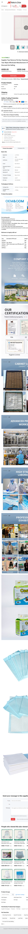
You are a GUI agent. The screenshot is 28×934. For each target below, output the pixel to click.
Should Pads (12, 918)
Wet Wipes (3, 902)
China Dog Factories (6, 915)
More (2, 924)
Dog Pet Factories (17, 915)
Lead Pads (20, 918)
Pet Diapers (3, 899)
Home (2, 9)
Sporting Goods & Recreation (10, 9)
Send (13, 819)
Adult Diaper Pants (18, 897)
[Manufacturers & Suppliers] (14, 2)
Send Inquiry (13, 75)
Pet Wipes (25, 9)
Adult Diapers (4, 897)
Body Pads (4, 918)
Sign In (3, 142)
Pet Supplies (19, 9)
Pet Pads (16, 899)
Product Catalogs (20, 894)
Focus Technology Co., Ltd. (17, 928)
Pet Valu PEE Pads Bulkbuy (8, 921)
